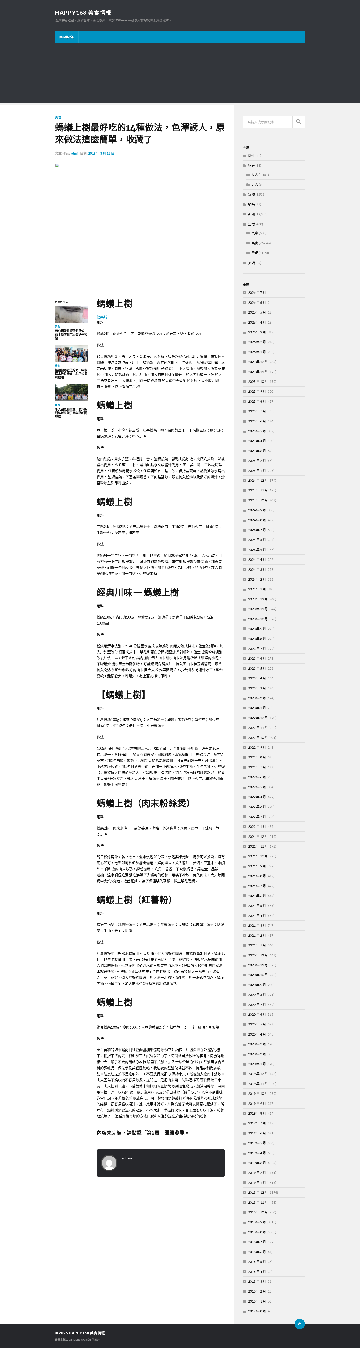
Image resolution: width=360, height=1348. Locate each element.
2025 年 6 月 (257, 421)
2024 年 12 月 (258, 480)
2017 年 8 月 (257, 1311)
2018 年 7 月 (257, 1242)
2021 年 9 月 (257, 866)
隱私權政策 (66, 37)
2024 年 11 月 (258, 490)
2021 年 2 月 (257, 935)
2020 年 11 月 (258, 965)
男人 (254, 184)
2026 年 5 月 (257, 312)
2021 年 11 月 (258, 846)
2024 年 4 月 (257, 559)
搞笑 (251, 204)
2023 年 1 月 (257, 708)
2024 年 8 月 (257, 520)
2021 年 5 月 (257, 905)
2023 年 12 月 (258, 599)
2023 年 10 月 (258, 619)
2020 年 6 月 (257, 1014)
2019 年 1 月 (257, 1182)
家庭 (251, 165)
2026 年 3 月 (257, 332)
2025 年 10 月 (258, 381)
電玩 (254, 253)
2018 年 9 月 (257, 1222)
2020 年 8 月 (257, 995)
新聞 (251, 214)
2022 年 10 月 (258, 738)
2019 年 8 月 (257, 1113)
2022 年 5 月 (257, 787)
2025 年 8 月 (257, 401)
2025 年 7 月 (257, 411)
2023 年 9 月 (257, 629)
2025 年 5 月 (257, 431)
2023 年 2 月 (257, 698)
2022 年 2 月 (257, 817)
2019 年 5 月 (257, 1143)
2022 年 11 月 (258, 727)
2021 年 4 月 (257, 915)
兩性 (251, 155)
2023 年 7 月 (257, 648)
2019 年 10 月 (258, 1093)
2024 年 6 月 (257, 540)
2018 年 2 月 (257, 1291)
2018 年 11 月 (258, 1202)
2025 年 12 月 (258, 362)
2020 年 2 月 (257, 1054)
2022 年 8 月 (257, 757)
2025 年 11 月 (258, 372)
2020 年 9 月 (257, 985)
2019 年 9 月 (257, 1103)
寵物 (251, 194)
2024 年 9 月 (257, 510)
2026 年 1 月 (257, 352)
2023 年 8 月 (257, 639)
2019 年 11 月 (258, 1084)
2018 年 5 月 (257, 1262)
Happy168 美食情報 (83, 12)
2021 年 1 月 (257, 945)
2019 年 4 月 (257, 1153)
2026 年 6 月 (257, 302)
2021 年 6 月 (257, 896)
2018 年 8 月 (257, 1232)
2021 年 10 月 (258, 856)
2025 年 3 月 (257, 451)
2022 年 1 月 (257, 826)
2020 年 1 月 (257, 1064)
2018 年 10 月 (258, 1212)
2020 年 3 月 (257, 1044)
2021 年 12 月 (258, 836)
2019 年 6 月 (257, 1133)
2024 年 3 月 (257, 569)
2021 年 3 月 (257, 925)
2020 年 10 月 (258, 975)
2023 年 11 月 (258, 609)
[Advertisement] (180, 74)
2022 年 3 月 (257, 807)
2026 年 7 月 (257, 292)
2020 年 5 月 (257, 1024)
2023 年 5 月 (257, 668)
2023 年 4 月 (257, 678)
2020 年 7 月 (257, 1005)
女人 (254, 174)
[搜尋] (298, 122)
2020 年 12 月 (258, 955)
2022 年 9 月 (257, 747)
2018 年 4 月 (257, 1272)
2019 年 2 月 (257, 1172)
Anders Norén (80, 1339)
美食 (58, 117)
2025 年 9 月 (257, 391)
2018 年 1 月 (257, 1301)
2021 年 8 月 (257, 876)
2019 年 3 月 (257, 1163)
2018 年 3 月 (257, 1281)
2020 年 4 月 (257, 1034)
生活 (251, 224)
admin (74, 153)
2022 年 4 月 (257, 797)
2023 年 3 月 (257, 688)
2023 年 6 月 (257, 658)
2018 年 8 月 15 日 (101, 153)
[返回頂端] (300, 1324)
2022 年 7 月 (257, 767)
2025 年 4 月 (257, 441)
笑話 (251, 263)
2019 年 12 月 (258, 1074)
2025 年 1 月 (257, 470)
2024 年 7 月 (257, 530)
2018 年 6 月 (257, 1252)
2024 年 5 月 (257, 550)
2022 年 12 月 (258, 718)
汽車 (254, 233)
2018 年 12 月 (258, 1192)
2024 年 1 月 (257, 589)
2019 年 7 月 (257, 1123)
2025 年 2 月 (257, 460)
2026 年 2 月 (257, 342)
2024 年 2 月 (257, 579)
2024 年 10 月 (258, 500)
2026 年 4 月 (257, 322)
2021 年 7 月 (257, 886)
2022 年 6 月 (257, 777)
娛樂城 (102, 317)
